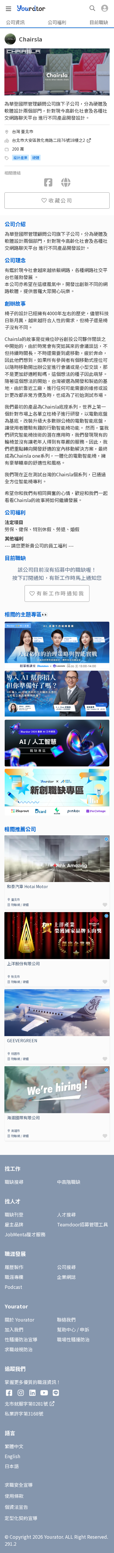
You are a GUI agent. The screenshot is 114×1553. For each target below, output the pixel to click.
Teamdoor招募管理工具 (82, 1224)
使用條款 (14, 1495)
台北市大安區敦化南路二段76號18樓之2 (49, 140)
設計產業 (20, 157)
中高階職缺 (68, 1181)
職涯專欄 (14, 1276)
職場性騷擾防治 (73, 1339)
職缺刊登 (14, 1214)
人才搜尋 (66, 1214)
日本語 (12, 1466)
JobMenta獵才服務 (25, 1234)
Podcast (13, 1286)
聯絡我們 (66, 1319)
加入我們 (14, 1329)
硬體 (35, 157)
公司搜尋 (66, 1266)
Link (9, 838)
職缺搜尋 (14, 1181)
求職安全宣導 (19, 1484)
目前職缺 (98, 22)
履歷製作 (14, 1266)
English (12, 1456)
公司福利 (57, 22)
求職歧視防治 (19, 1349)
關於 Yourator (19, 1319)
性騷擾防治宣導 (21, 1339)
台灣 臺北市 (22, 131)
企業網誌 (66, 1276)
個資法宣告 (16, 1506)
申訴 (84, 1329)
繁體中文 (14, 1446)
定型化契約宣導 (21, 1517)
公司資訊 (15, 22)
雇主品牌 (14, 1224)
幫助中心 (66, 1329)
